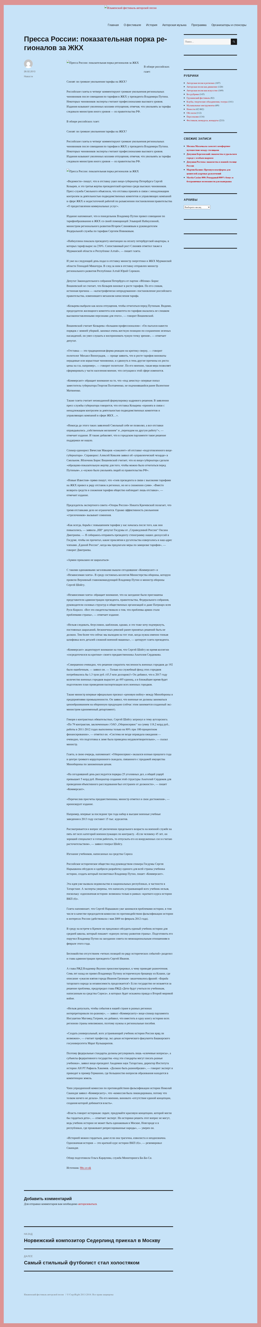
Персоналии (193, 116)
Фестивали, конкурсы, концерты (203, 120)
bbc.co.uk (85, 1168)
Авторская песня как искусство (202, 90)
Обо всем (191, 112)
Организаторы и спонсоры (228, 25)
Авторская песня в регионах (201, 83)
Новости (28, 76)
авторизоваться (87, 1204)
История (151, 25)
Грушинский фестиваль (198, 97)
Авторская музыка (174, 25)
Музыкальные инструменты (201, 105)
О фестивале (132, 25)
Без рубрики (193, 94)
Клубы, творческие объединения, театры (207, 101)
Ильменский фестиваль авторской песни (44, 1294)
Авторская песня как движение (202, 86)
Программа (198, 25)
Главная (113, 25)
